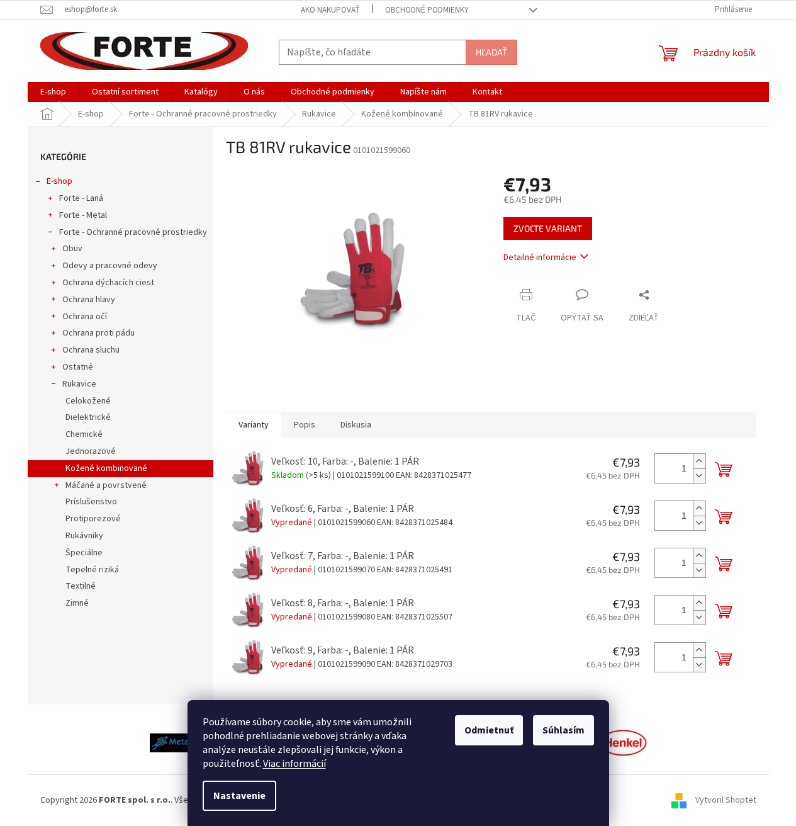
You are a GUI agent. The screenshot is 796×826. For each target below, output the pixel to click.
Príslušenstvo (91, 501)
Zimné (77, 603)
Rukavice (79, 384)
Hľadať (491, 52)
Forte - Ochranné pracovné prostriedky (133, 232)
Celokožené (88, 401)
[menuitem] (53, 92)
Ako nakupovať (330, 10)
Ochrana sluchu (91, 350)
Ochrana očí (84, 316)
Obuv (72, 248)
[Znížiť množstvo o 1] (699, 475)
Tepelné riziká (92, 569)
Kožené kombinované (106, 468)
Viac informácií (294, 764)
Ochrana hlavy (88, 299)
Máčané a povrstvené (106, 485)
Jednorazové (90, 451)
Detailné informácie (539, 257)
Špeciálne (84, 552)
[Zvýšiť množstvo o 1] (699, 461)
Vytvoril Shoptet (725, 800)
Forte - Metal (83, 215)
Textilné (80, 586)
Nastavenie (239, 796)
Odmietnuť (488, 730)
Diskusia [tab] (355, 425)
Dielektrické (88, 417)
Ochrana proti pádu (98, 333)
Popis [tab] (304, 425)
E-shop (59, 181)
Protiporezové (93, 518)
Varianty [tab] (253, 425)
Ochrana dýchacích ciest (108, 282)
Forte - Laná (81, 198)
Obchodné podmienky (427, 10)
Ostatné (77, 367)
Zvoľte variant (547, 228)
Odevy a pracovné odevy (109, 265)
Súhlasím (563, 730)
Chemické (84, 434)
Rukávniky (84, 535)
